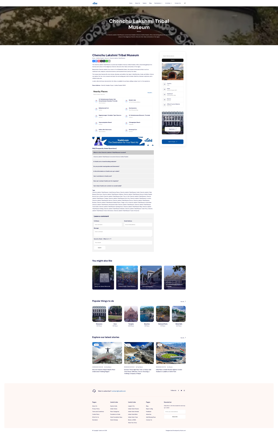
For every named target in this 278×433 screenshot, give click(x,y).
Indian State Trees (133, 417)
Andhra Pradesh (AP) (172, 90)
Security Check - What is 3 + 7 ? (102, 239)
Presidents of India (115, 414)
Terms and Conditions (98, 411)
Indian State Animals (133, 411)
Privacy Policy (96, 409)
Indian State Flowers (133, 409)
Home (130, 3)
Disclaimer (95, 420)
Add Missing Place (151, 417)
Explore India (113, 406)
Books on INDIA (132, 420)
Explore (144, 3)
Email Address (128, 221)
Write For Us (95, 417)
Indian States (113, 409)
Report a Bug (149, 409)
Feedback (148, 411)
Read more (172, 129)
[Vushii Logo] (94, 3)
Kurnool (107, 58)
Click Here (169, 105)
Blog (150, 3)
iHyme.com (183, 430)
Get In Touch (171, 141)
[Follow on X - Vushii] (181, 390)
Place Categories (114, 411)
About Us (137, 3)
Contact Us (178, 3)
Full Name (96, 221)
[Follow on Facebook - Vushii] (178, 390)
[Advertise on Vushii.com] (123, 141)
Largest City (131, 406)
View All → (150, 92)
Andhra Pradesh (100, 58)
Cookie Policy (95, 414)
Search (172, 60)
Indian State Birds (132, 414)
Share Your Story (132, 422)
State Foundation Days (116, 417)
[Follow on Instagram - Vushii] (184, 390)
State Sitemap (114, 420)
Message (96, 228)
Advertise (148, 414)
